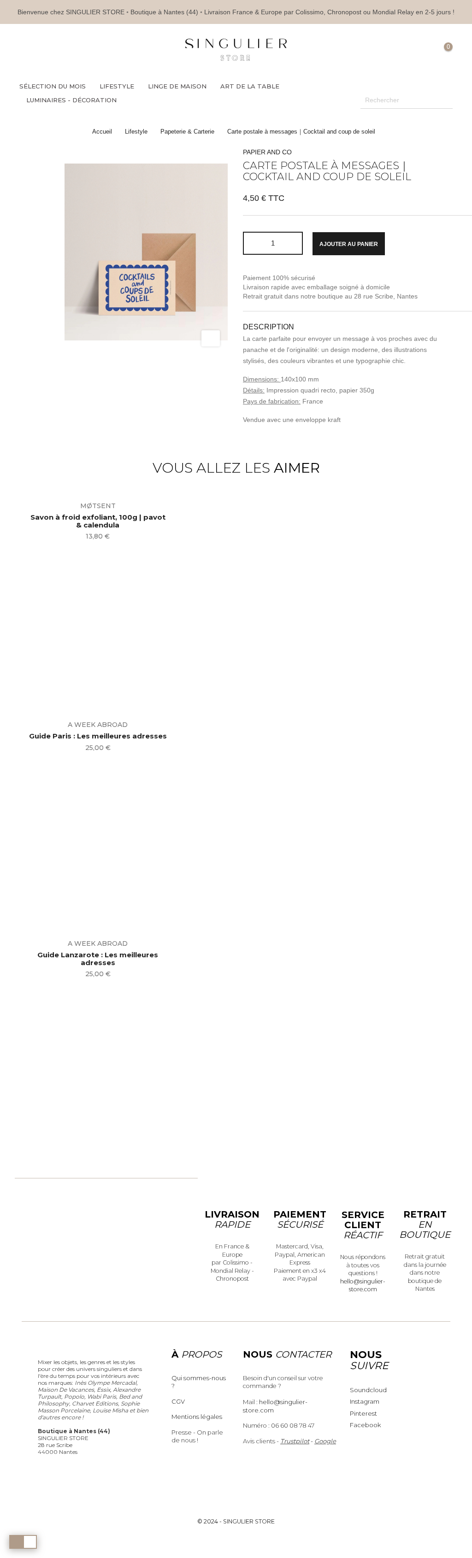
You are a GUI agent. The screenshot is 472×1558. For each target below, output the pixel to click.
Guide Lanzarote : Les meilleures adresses (97, 958)
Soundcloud (368, 1390)
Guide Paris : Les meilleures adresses (98, 736)
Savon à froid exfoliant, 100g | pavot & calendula (97, 521)
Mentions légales (196, 1416)
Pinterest (363, 1413)
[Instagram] (93, 50)
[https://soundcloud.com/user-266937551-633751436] (108, 50)
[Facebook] (63, 50)
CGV (178, 1401)
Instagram (364, 1401)
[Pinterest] (78, 50)
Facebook (365, 1425)
